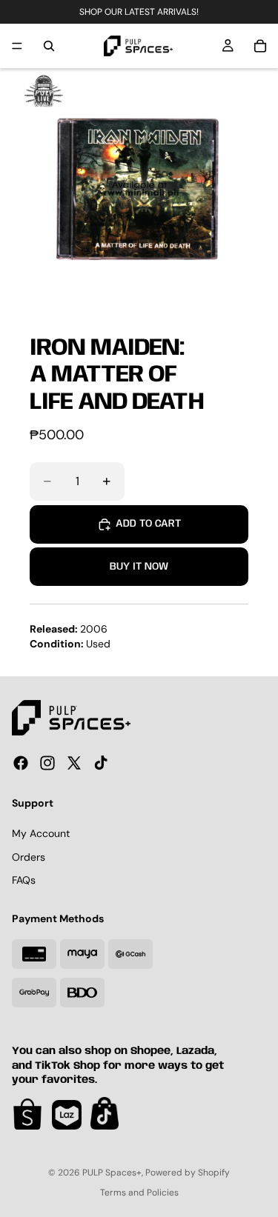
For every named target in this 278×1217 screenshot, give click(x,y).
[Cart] (260, 46)
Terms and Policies (139, 1192)
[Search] (49, 46)
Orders (28, 857)
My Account (41, 833)
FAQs (24, 880)
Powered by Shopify (187, 1172)
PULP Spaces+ (112, 1172)
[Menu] (17, 46)
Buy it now (139, 566)
